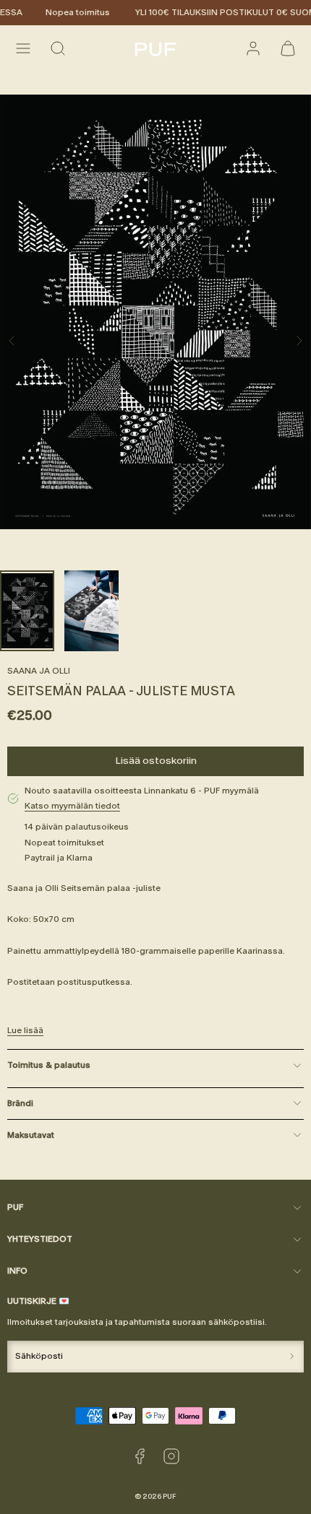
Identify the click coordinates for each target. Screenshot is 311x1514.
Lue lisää (25, 1030)
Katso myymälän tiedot (72, 806)
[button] (23, 48)
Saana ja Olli (38, 671)
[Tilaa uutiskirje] (292, 1356)
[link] (253, 48)
